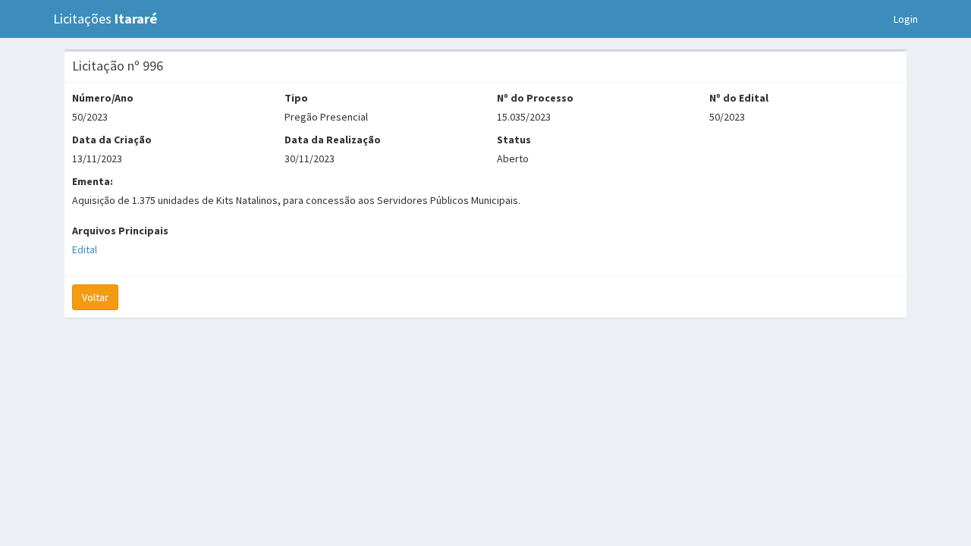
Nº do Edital (738, 98)
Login (906, 19)
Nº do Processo (535, 98)
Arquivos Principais (120, 230)
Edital (84, 249)
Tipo (296, 98)
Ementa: (92, 181)
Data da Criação (112, 139)
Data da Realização (332, 139)
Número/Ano (103, 98)
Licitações (105, 18)
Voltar (95, 297)
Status (514, 139)
